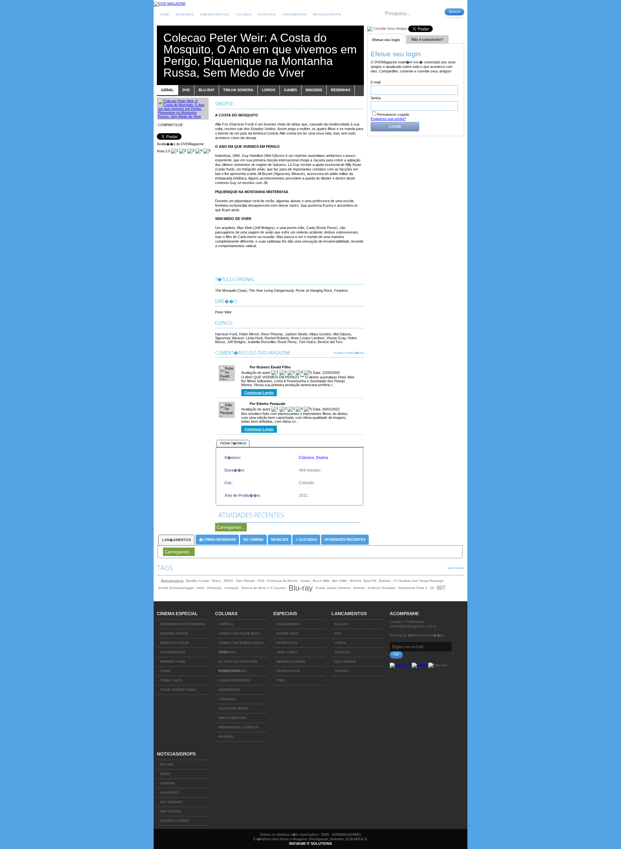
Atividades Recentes (344, 539)
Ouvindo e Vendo (174, 820)
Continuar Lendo (259, 393)
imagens (314, 90)
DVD (338, 633)
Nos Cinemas (345, 661)
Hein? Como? (287, 652)
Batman (359, 588)
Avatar (305, 580)
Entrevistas (287, 643)
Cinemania (226, 652)
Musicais (279, 539)
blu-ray (206, 90)
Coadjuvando (288, 624)
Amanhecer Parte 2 (412, 588)
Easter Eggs (287, 633)
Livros (340, 643)
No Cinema (253, 539)
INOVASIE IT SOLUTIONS (310, 843)
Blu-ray (301, 588)
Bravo (216, 580)
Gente (165, 774)
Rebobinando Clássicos (238, 727)
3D (432, 588)
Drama (322, 457)
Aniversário (172, 580)
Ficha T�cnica (233, 443)
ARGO (228, 580)
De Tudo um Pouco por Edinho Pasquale (237, 663)
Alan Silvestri (245, 580)
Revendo (225, 736)
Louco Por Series (233, 708)
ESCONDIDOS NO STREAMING (182, 624)
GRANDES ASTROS (174, 633)
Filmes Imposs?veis (234, 680)
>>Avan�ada (454, 17)
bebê (200, 588)
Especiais (267, 14)
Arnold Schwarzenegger (176, 588)
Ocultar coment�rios (348, 352)
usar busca (456, 568)
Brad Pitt (370, 580)
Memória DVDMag (291, 661)
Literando (227, 699)
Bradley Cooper (198, 580)
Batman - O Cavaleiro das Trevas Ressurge (411, 580)
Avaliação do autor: (256, 373)
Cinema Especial (215, 14)
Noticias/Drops (327, 14)
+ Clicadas (306, 539)
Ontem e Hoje (288, 671)
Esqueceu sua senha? (388, 119)
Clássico (306, 457)
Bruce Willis (321, 580)
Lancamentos (294, 14)
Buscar (454, 11)
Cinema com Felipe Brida (239, 633)
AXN (260, 580)
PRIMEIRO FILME (172, 661)
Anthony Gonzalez (382, 588)
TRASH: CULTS (171, 680)
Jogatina (167, 783)
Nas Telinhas (171, 802)
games (290, 90)
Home (164, 14)
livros (268, 90)
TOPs (281, 680)
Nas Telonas (170, 811)
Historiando (229, 689)
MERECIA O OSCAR (174, 643)
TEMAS (165, 671)
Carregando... (231, 527)
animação (231, 588)
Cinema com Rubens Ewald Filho (241, 644)
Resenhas (185, 14)
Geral (167, 90)
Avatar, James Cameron (333, 588)
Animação (214, 588)
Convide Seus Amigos (390, 28)
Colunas (244, 14)
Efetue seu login (386, 40)
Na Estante (169, 792)
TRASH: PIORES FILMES (178, 689)
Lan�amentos (176, 540)
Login (395, 126)
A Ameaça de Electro (282, 580)
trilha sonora (238, 90)
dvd (186, 90)
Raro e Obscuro (232, 718)
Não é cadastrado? (427, 39)
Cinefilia (225, 624)
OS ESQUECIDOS (172, 652)
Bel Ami (355, 580)
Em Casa (167, 764)
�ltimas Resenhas (217, 539)
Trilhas (341, 671)
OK (396, 654)
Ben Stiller (339, 580)
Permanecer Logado (393, 114)
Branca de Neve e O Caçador (264, 588)
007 (441, 588)
